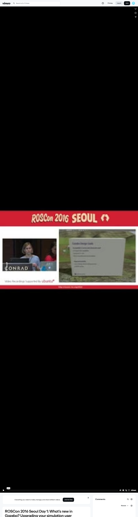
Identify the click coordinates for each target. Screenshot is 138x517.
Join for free (68, 500)
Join (127, 3)
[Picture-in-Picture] (126, 490)
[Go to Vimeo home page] (6, 3)
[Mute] (120, 490)
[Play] (3, 490)
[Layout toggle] (131, 499)
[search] (36, 3)
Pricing (110, 3)
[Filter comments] (131, 505)
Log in (119, 3)
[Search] (128, 499)
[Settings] (123, 490)
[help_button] (103, 3)
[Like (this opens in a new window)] (135, 9)
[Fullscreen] (129, 490)
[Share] (135, 17)
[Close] (88, 498)
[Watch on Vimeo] (133, 490)
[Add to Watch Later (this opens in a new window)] (135, 13)
